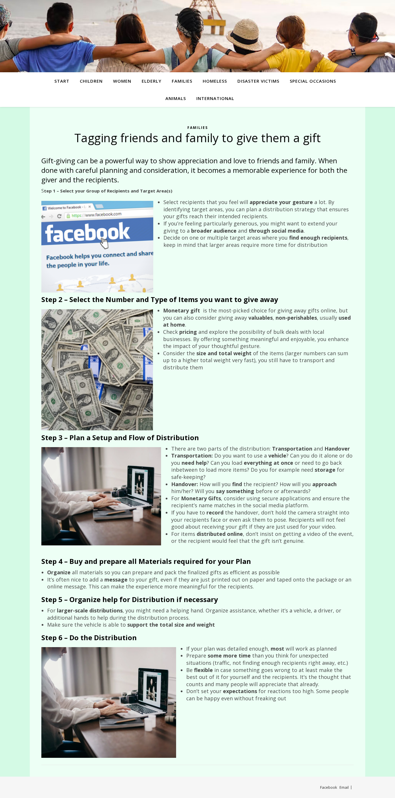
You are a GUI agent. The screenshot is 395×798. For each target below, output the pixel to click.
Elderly (151, 81)
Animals (175, 98)
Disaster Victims (258, 81)
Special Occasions (313, 81)
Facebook (328, 787)
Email (344, 787)
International (215, 98)
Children (91, 81)
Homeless (215, 81)
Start (61, 81)
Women (122, 81)
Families (182, 81)
